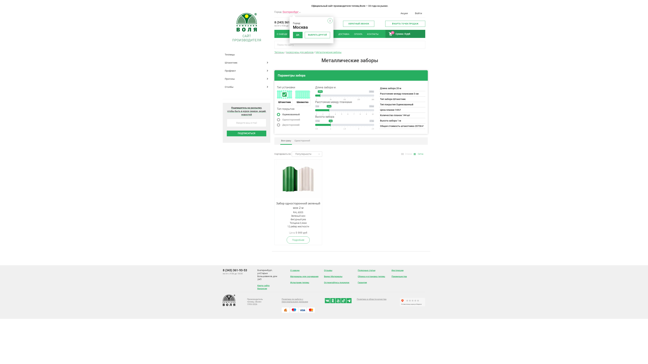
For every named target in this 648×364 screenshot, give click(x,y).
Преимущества (399, 276)
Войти (418, 13)
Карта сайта (263, 285)
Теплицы (230, 54)
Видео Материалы (333, 276)
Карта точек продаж (405, 23)
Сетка (420, 154)
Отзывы (328, 270)
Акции (404, 13)
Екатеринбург (291, 11)
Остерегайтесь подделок (336, 282)
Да (297, 35)
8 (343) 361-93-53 (286, 22)
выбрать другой (317, 35)
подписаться (246, 133)
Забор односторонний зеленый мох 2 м (298, 205)
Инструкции (397, 270)
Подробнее (298, 240)
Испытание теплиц (299, 282)
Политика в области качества (371, 299)
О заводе (295, 270)
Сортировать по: (282, 154)
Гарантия (362, 282)
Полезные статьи (366, 270)
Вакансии (262, 288)
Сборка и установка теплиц (371, 276)
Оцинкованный (291, 114)
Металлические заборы (329, 52)
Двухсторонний (291, 125)
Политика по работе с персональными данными (295, 300)
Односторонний (291, 119)
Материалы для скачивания (304, 276)
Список (408, 154)
